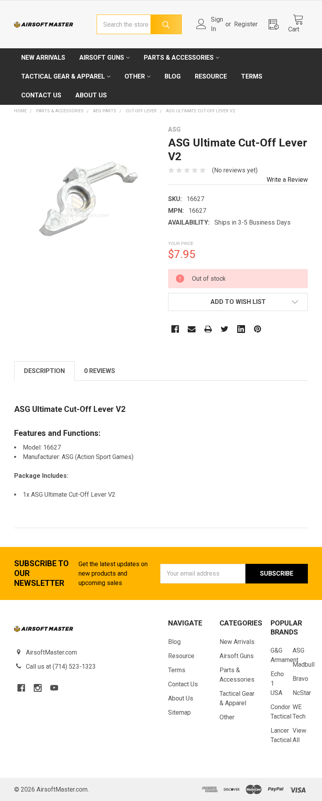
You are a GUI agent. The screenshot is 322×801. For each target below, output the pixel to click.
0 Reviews (99, 371)
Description (44, 371)
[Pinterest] (258, 329)
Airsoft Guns (101, 57)
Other (134, 76)
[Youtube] (54, 688)
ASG (298, 650)
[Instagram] (38, 688)
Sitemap (179, 712)
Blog (173, 76)
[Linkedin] (241, 329)
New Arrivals (43, 57)
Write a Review (287, 179)
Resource (211, 76)
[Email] (192, 329)
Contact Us (41, 95)
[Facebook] (175, 329)
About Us (91, 95)
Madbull (304, 664)
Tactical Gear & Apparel (63, 76)
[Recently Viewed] (276, 24)
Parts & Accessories (179, 57)
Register (246, 24)
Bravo (300, 678)
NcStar (302, 693)
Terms (251, 76)
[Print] (208, 329)
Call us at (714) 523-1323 (61, 666)
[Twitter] (225, 329)
